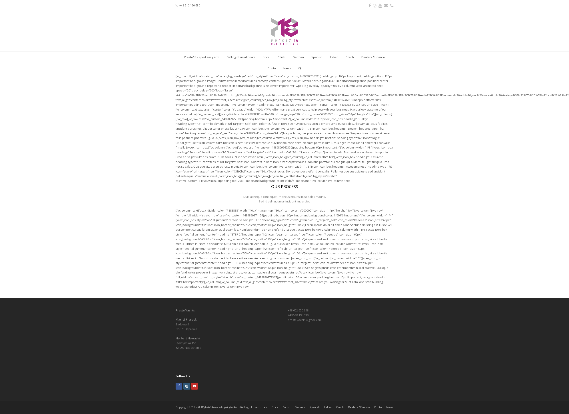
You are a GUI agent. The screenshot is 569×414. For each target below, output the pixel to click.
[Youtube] (194, 386)
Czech (340, 407)
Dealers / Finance (359, 407)
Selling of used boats (253, 407)
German (300, 407)
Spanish (314, 407)
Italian (328, 407)
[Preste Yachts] (284, 31)
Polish (286, 407)
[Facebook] (179, 386)
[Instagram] (186, 386)
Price (275, 407)
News (389, 407)
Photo (378, 407)
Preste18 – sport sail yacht (219, 407)
